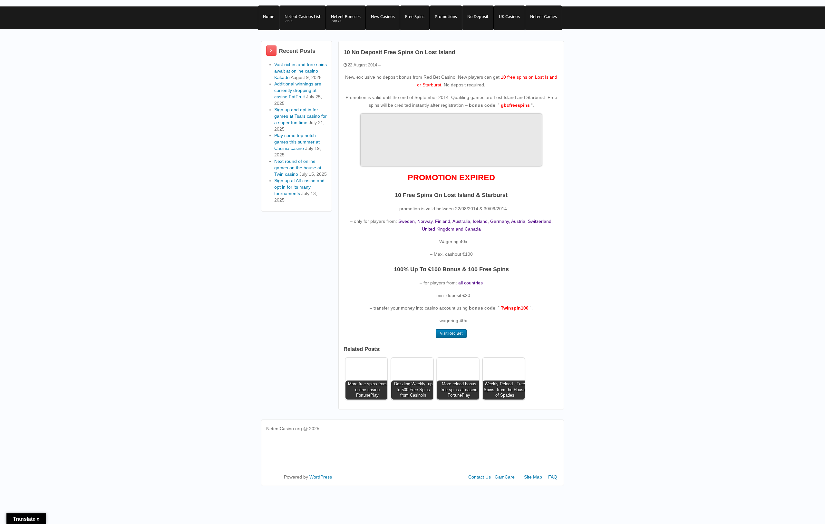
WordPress (320, 477)
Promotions (446, 16)
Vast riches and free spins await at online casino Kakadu (300, 71)
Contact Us (479, 477)
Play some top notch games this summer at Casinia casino (297, 142)
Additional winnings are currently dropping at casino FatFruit (297, 90)
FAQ (552, 477)
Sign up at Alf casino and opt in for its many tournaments (299, 187)
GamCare (505, 477)
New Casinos (383, 16)
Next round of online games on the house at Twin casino (297, 168)
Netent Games (543, 16)
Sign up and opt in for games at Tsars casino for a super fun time (300, 116)
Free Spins (414, 16)
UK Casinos (509, 16)
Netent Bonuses (346, 18)
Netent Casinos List (303, 18)
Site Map (533, 477)
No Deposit (478, 16)
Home (268, 16)
